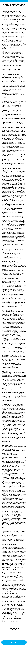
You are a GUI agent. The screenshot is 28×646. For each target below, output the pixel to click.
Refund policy (11, 633)
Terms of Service (19, 632)
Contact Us (17, 633)
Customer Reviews (9, 632)
